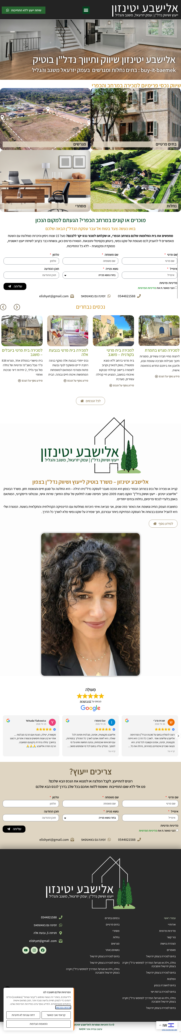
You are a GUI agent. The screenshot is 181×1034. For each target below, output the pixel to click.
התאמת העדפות (39, 1024)
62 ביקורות (85, 701)
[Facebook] (42, 950)
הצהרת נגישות (168, 943)
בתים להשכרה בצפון (165, 985)
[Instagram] (34, 950)
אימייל (173, 269)
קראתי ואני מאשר (56, 1015)
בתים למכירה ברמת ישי (163, 992)
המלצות (171, 979)
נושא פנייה (111, 269)
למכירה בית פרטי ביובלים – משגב (68, 352)
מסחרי (115, 931)
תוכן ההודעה (51, 269)
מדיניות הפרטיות (147, 288)
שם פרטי (172, 255)
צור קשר (171, 937)
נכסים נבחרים (112, 918)
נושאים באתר (112, 950)
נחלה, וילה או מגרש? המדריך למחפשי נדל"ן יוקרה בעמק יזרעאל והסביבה (149, 964)
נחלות (116, 937)
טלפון (55, 255)
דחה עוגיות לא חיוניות (23, 1015)
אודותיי (172, 924)
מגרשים (115, 943)
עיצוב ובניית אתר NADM (90, 1029)
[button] (86, 10)
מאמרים (171, 950)
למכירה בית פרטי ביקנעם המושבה (22, 352)
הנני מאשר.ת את (156, 288)
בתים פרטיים (112, 924)
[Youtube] (25, 950)
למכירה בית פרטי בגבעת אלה (114, 352)
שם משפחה (111, 255)
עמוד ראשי (170, 918)
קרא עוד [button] (108, 751)
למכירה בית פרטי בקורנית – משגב (166, 352)
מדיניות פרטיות (168, 283)
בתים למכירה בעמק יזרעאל (161, 956)
